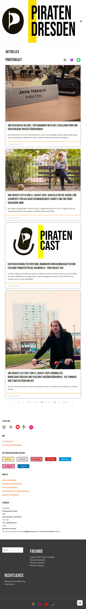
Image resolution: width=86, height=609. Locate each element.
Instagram (8, 466)
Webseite (8, 459)
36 (65, 402)
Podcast (22, 459)
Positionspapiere (9, 487)
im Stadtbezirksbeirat (12, 445)
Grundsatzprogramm (11, 484)
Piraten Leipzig (37, 565)
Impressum (9, 584)
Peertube (36, 459)
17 (48, 402)
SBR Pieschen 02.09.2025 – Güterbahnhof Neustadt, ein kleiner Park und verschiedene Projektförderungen (43, 127)
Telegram (23, 466)
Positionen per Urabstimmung (15, 491)
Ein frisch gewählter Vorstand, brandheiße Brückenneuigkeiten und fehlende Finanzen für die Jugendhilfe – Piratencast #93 (42, 266)
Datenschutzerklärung (14, 581)
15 (35, 402)
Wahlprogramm (9, 480)
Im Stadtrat (7, 441)
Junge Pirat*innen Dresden (42, 557)
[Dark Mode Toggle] (80, 603)
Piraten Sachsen (37, 562)
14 (29, 402)
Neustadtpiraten (37, 560)
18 (54, 402)
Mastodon (65, 459)
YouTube (50, 459)
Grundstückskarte (10, 495)
